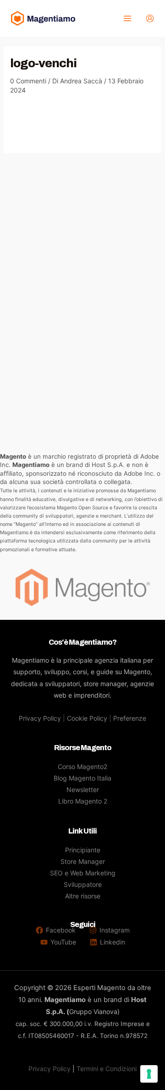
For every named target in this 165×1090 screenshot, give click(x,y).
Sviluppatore (83, 884)
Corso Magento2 (82, 766)
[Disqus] (83, 268)
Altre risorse (82, 896)
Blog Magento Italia (82, 778)
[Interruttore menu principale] (127, 18)
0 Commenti (28, 81)
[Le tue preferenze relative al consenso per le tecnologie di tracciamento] (149, 1074)
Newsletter (82, 789)
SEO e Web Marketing (83, 873)
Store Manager (82, 861)
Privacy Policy (40, 718)
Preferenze (129, 718)
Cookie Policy (87, 718)
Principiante (82, 850)
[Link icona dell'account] (150, 18)
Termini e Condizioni (107, 1069)
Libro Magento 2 (82, 801)
